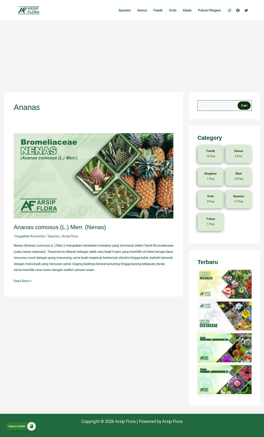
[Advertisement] (132, 50)
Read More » (23, 280)
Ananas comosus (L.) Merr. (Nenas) (60, 227)
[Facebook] (238, 10)
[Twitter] (246, 10)
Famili (158, 10)
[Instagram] (229, 10)
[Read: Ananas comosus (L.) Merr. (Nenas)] (93, 175)
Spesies (124, 10)
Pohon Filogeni (209, 10)
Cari (244, 105)
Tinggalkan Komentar (29, 236)
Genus (142, 10)
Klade (187, 10)
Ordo (172, 10)
